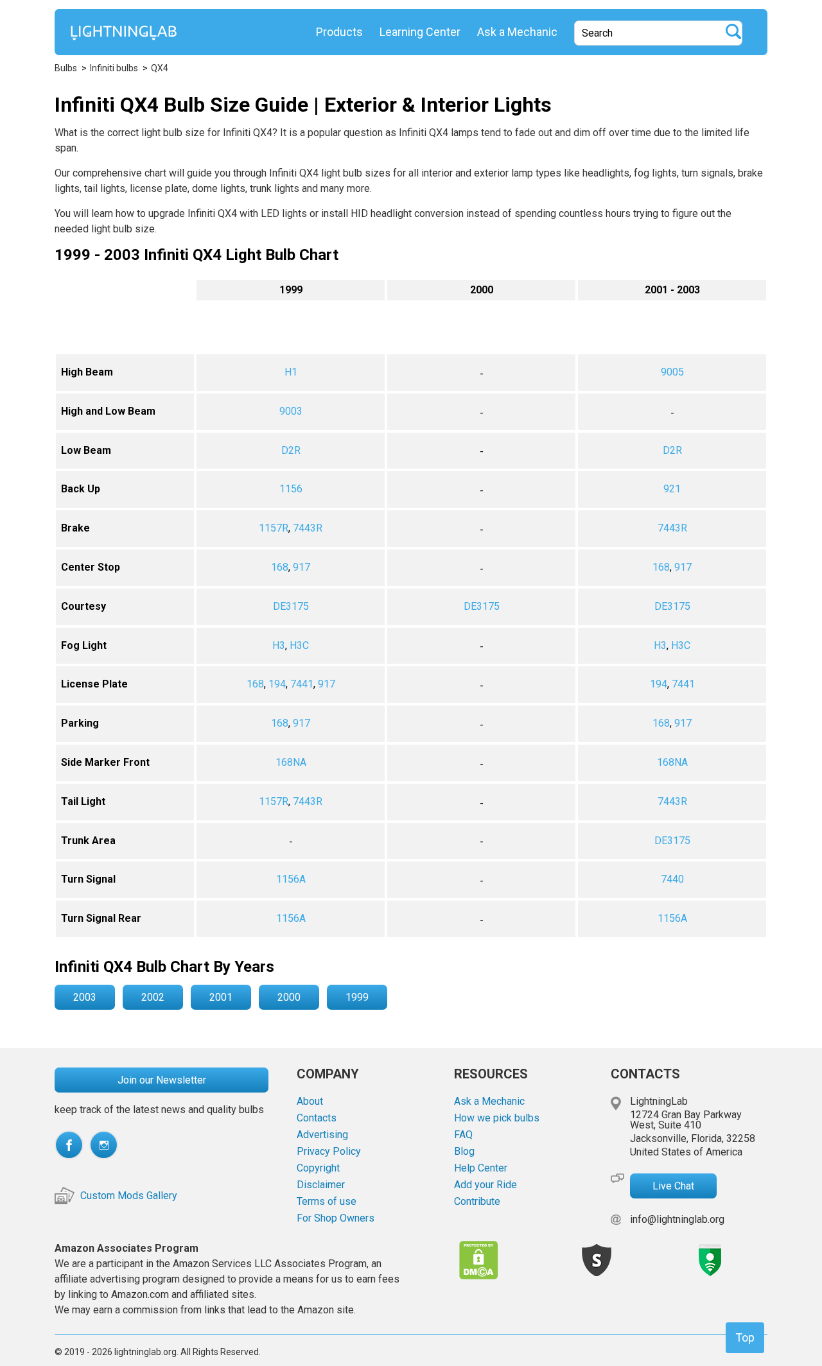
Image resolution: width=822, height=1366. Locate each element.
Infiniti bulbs (114, 68)
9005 (672, 372)
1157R (273, 528)
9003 (290, 411)
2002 (152, 997)
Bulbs (66, 68)
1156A (291, 879)
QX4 (159, 68)
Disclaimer (321, 1185)
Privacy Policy (329, 1151)
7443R (307, 528)
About (310, 1101)
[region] (411, 608)
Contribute (477, 1202)
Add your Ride (485, 1185)
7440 (672, 879)
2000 (289, 997)
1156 (290, 489)
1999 (357, 997)
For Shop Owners (335, 1218)
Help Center (480, 1168)
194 (277, 684)
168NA (290, 762)
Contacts (317, 1118)
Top (745, 1337)
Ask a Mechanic (517, 32)
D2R (291, 450)
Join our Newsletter (162, 1080)
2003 (84, 997)
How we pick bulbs (496, 1118)
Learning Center (420, 32)
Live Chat (673, 1186)
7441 (301, 684)
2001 (220, 997)
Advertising (322, 1135)
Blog (464, 1151)
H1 (290, 372)
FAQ (463, 1135)
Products (339, 32)
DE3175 (291, 606)
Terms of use (326, 1202)
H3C (299, 645)
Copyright (318, 1168)
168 (279, 567)
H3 (278, 645)
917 (301, 567)
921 (672, 489)
